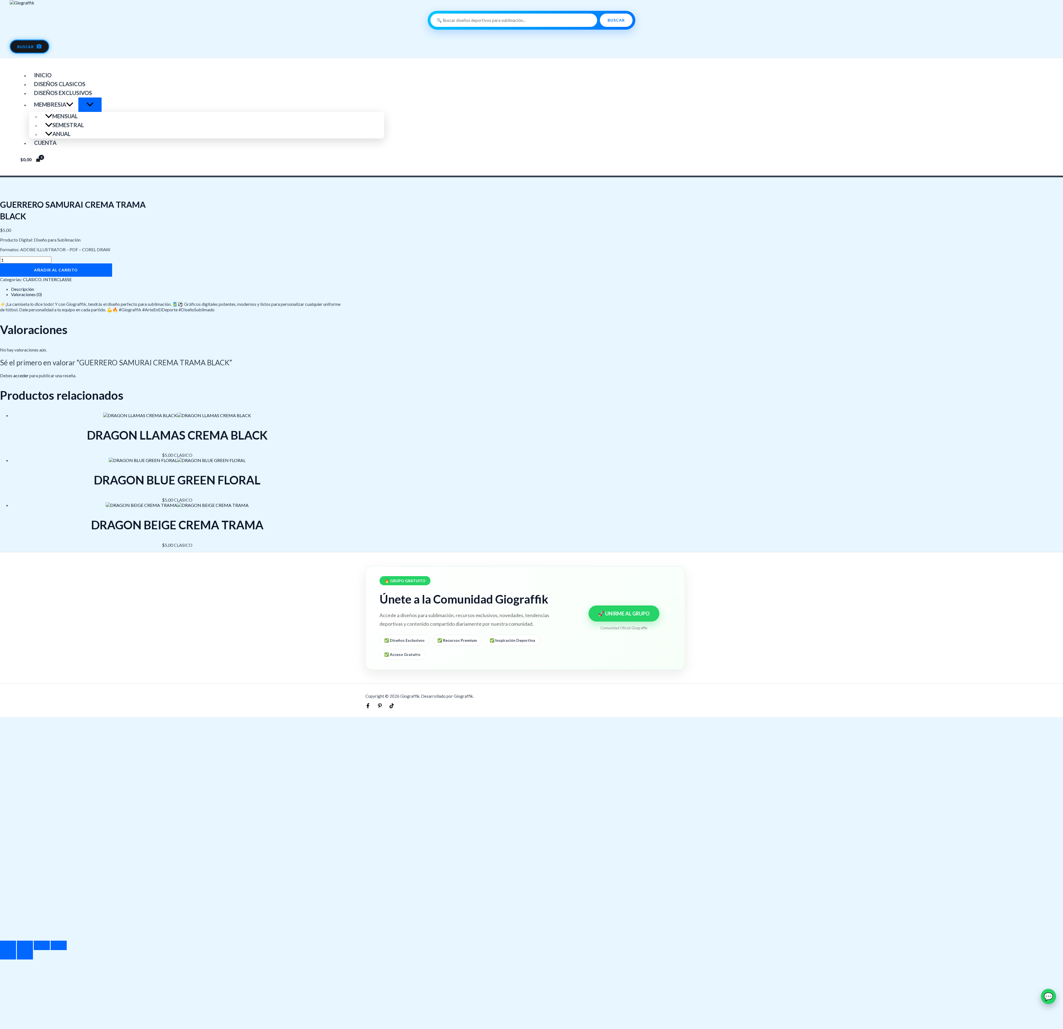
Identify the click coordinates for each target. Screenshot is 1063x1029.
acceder (21, 375)
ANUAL (61, 133)
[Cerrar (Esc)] (59, 945)
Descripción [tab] (22, 289)
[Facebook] (367, 706)
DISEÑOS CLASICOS (59, 84)
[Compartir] (42, 945)
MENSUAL (65, 116)
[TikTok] (391, 706)
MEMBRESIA (50, 104)
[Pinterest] (379, 706)
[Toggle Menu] (90, 104)
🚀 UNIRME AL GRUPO (624, 613)
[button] (69, 104)
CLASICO (32, 279)
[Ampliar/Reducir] (8, 945)
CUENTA (45, 142)
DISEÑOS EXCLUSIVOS (63, 92)
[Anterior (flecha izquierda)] (8, 954)
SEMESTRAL (68, 125)
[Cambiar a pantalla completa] (25, 945)
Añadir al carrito (56, 270)
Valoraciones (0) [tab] (26, 294)
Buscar (616, 20)
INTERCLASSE (57, 279)
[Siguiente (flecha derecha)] (25, 954)
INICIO (42, 75)
